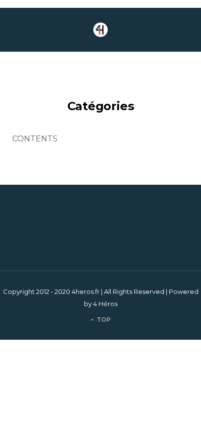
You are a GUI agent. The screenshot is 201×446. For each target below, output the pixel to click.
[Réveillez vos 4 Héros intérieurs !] (100, 29)
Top (103, 319)
